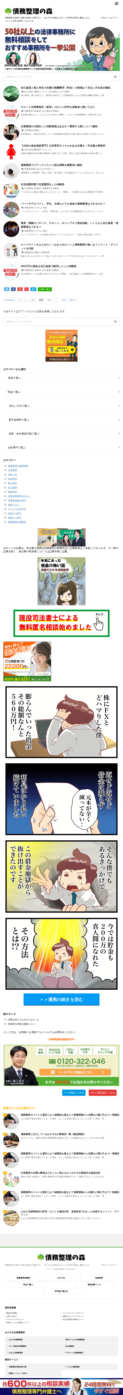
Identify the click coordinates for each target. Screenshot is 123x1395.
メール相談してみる (74, 1092)
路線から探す (14, 517)
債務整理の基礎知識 (18, 466)
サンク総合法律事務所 (17, 1346)
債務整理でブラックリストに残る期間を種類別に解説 (51, 165)
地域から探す (14, 513)
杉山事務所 (70, 1346)
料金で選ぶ (28, 1284)
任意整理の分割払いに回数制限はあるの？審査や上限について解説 (59, 126)
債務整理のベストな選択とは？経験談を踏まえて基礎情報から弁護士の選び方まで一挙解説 (70, 1114)
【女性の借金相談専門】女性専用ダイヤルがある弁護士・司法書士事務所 (63, 145)
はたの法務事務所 (16, 1340)
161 (33, 300)
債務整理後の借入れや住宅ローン (40, 169)
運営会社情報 (11, 1313)
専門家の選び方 (61, 1291)
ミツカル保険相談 (73, 1367)
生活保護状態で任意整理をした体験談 (42, 184)
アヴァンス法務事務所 (74, 1353)
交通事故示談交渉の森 (17, 1367)
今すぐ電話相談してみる (102, 1092)
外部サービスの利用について (17, 1323)
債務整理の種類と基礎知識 (36, 252)
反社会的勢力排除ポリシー (73, 1319)
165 (64, 300)
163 (49, 300)
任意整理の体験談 (32, 188)
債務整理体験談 (23, 1278)
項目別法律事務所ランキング (37, 149)
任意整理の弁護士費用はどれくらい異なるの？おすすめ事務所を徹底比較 (60, 1172)
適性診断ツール (94, 1284)
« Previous (10, 300)
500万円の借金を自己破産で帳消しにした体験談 (48, 266)
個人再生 (12, 483)
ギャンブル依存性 (17, 509)
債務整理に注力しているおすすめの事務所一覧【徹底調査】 (53, 1134)
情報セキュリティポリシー (73, 1316)
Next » (73, 300)
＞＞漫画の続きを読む (61, 999)
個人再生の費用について (35, 91)
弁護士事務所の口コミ (19, 496)
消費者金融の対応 (17, 500)
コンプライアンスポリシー (73, 1313)
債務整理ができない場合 (35, 207)
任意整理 (12, 470)
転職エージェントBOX (18, 1373)
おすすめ (61, 1278)
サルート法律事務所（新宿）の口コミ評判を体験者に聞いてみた (58, 107)
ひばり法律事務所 (16, 1353)
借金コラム (13, 504)
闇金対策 (12, 491)
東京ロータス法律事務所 (75, 1340)
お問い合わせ (11, 1316)
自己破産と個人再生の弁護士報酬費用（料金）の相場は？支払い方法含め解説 (66, 87)
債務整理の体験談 (32, 111)
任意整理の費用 (31, 130)
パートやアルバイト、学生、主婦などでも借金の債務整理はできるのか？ (63, 203)
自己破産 (12, 487)
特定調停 (12, 479)
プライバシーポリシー (15, 1319)
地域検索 (99, 1278)
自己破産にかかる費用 (59, 91)
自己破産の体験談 (50, 111)
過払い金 (12, 474)
